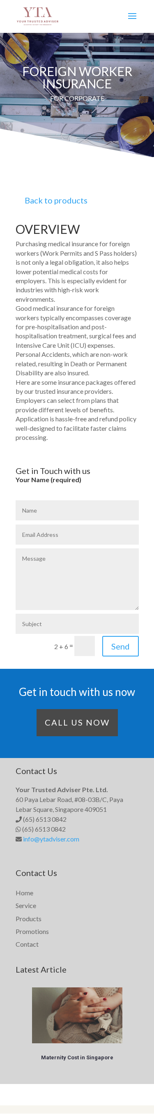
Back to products (56, 200)
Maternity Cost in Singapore (77, 1057)
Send (120, 646)
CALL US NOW (77, 722)
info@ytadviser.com (51, 839)
